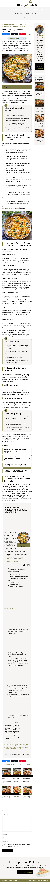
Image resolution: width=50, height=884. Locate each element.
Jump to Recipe (13, 38)
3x (28, 564)
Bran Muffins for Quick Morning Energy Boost (26, 780)
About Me (34, 880)
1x (23, 564)
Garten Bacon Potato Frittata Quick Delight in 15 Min (6, 780)
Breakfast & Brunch (17, 9)
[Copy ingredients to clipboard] (13, 564)
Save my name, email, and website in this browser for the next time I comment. (17, 845)
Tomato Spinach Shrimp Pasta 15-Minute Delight (16, 798)
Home (8, 9)
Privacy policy (28, 880)
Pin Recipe (23, 546)
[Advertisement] (17, 523)
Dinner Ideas (28, 9)
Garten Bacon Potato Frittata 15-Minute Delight (17, 780)
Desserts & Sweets (38, 9)
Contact (28, 13)
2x (26, 564)
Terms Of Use (39, 880)
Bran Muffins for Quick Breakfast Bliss (6, 798)
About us (34, 13)
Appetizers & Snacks (18, 13)
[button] (25, 17)
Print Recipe (23, 38)
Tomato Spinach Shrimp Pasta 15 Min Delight (26, 798)
